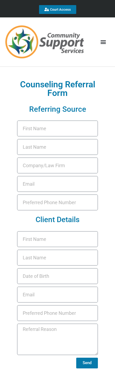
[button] (103, 42)
